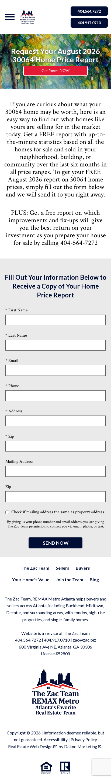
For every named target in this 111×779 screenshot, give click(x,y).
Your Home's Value (30, 579)
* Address (13, 411)
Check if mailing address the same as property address (57, 512)
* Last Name (16, 335)
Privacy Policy (84, 739)
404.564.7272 (89, 11)
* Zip (9, 436)
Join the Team (69, 579)
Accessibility (56, 739)
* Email (11, 360)
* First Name (16, 310)
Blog (94, 579)
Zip (8, 487)
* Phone (12, 386)
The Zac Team (35, 567)
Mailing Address (19, 461)
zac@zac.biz (84, 639)
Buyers (83, 567)
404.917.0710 (89, 22)
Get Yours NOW (55, 71)
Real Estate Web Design (30, 746)
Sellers (62, 567)
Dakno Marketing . (83, 746)
